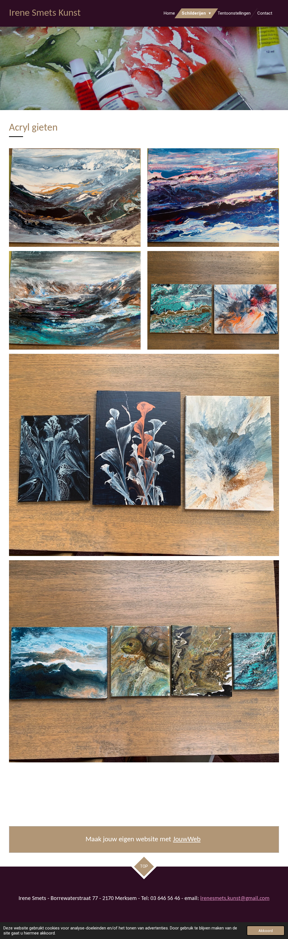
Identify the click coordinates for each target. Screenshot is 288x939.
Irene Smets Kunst (45, 13)
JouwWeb (187, 839)
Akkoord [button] (265, 930)
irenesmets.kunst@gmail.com (234, 898)
